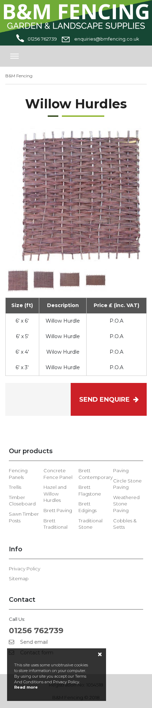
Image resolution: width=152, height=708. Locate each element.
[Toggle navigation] (14, 56)
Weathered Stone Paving (126, 503)
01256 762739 (42, 39)
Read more (26, 687)
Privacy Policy (24, 568)
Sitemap (19, 578)
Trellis (15, 487)
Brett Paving (57, 510)
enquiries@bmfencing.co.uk (106, 39)
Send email (33, 642)
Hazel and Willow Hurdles (54, 493)
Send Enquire (106, 399)
